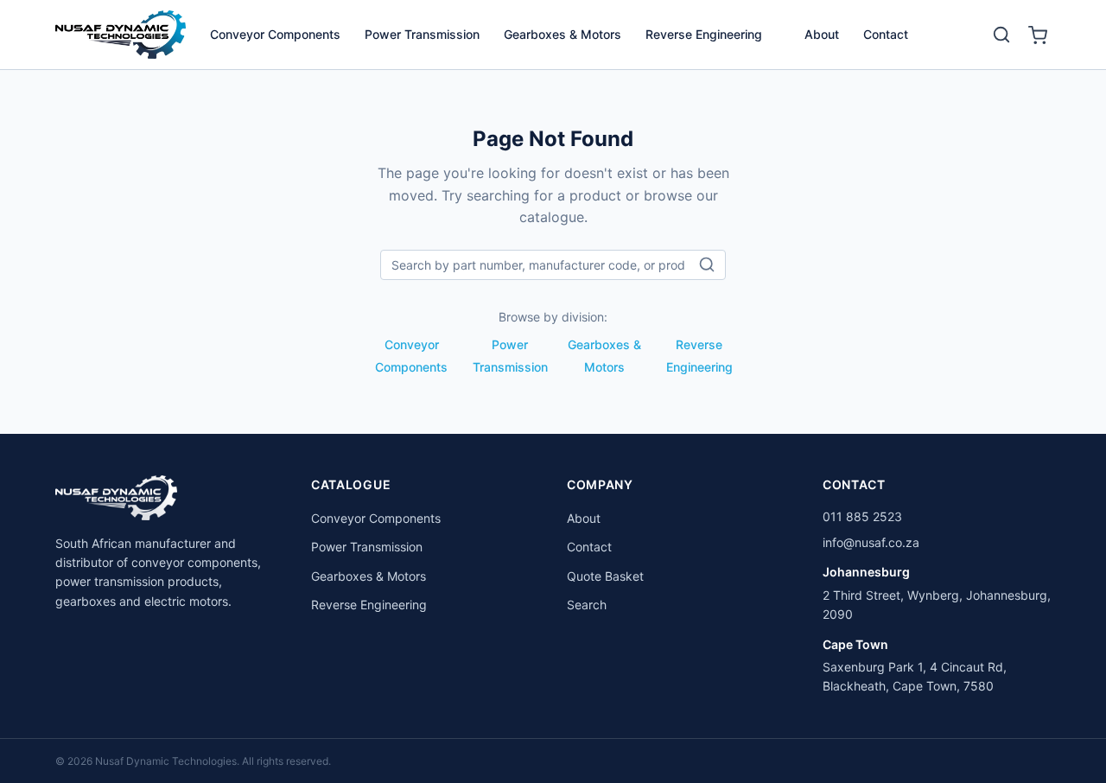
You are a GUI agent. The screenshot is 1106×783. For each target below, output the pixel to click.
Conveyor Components (275, 34)
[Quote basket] (1038, 34)
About (821, 34)
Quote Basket (605, 576)
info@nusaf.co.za (871, 542)
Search (587, 604)
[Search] (1001, 35)
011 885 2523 (862, 516)
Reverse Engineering (703, 34)
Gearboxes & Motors (562, 34)
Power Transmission (422, 34)
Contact (885, 34)
